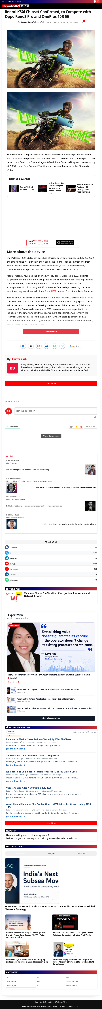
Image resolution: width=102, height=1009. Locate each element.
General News (71, 985)
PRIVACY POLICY (73, 1006)
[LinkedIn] (46, 346)
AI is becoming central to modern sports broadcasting (27, 469)
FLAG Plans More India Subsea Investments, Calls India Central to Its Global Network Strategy (50, 908)
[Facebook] (23, 346)
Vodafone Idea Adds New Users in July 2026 (28, 788)
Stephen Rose (12, 515)
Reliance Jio (11, 985)
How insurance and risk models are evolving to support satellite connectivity (65, 488)
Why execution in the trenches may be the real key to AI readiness (70, 524)
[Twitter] (31, 346)
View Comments (51, 436)
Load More (51, 383)
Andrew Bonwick (14, 478)
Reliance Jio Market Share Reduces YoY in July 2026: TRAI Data (38, 739)
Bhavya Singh (26, 22)
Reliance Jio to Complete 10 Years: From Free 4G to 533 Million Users (41, 771)
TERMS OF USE (59, 1006)
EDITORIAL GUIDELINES (41, 1006)
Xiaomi (10, 265)
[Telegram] (62, 346)
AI (37, 985)
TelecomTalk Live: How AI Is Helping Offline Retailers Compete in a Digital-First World (73, 933)
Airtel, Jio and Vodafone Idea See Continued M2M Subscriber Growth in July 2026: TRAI (48, 805)
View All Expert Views (51, 718)
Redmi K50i (51, 291)
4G (67, 977)
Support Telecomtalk (14, 1)
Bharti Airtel (11, 981)
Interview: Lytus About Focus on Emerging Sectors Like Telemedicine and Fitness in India (27, 960)
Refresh (11, 732)
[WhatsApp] (54, 346)
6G (8, 977)
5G (38, 977)
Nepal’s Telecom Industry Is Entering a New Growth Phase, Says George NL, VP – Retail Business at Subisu (26, 934)
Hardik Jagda (12, 460)
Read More (51, 331)
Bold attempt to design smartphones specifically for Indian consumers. (34, 506)
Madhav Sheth (13, 496)
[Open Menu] (97, 6)
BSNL (39, 981)
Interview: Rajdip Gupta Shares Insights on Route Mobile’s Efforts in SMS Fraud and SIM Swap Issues (73, 961)
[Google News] (74, 346)
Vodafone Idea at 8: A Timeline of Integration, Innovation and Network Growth (57, 594)
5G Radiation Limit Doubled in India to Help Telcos (32, 755)
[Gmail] (38, 346)
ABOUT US (26, 1006)
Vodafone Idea (72, 981)
